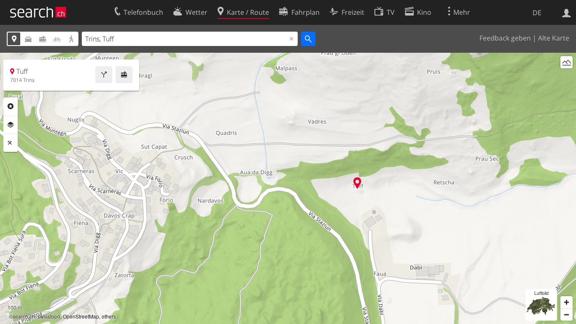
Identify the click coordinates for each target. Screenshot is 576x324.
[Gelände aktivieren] (566, 62)
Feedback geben (505, 38)
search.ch (24, 316)
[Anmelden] (566, 12)
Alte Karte (553, 38)
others (109, 316)
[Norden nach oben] (566, 78)
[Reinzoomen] (566, 302)
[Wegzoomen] (566, 314)
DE (537, 12)
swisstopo (49, 316)
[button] (357, 182)
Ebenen (10, 125)
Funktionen (10, 143)
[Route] (103, 74)
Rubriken (10, 106)
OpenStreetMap (81, 316)
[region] (288, 188)
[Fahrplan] (124, 74)
